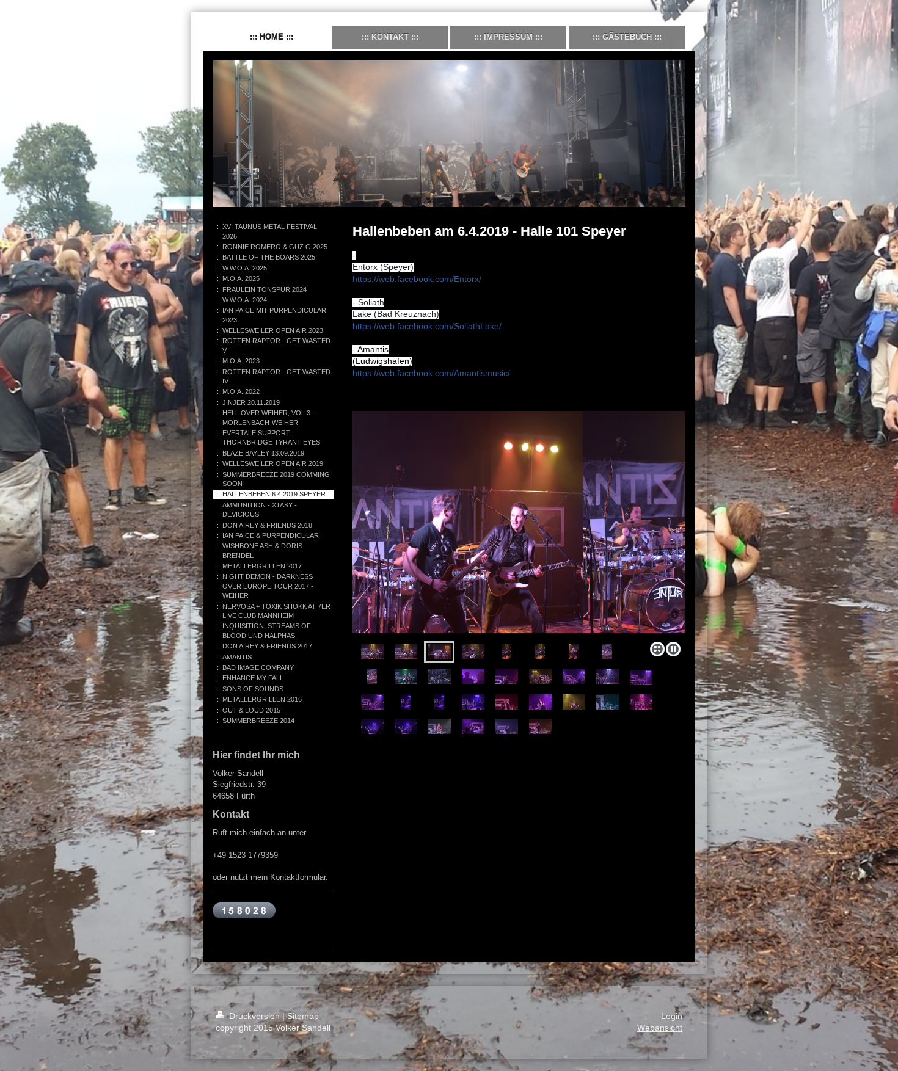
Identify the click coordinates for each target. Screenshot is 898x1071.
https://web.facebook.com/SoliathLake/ (427, 326)
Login (671, 1016)
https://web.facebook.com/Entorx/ (416, 279)
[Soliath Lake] (506, 676)
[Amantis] (518, 524)
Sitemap (303, 1016)
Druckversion (254, 1016)
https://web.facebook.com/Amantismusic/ (431, 373)
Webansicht (659, 1028)
